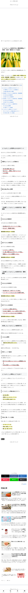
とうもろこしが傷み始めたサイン (11, 111)
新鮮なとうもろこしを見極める (10, 89)
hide (21, 85)
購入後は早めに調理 (8, 91)
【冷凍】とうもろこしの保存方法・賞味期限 (12, 98)
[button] (22, 479)
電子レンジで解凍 (8, 107)
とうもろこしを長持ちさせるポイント (10, 87)
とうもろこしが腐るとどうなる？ (9, 109)
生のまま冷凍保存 (8, 100)
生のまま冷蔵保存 (8, 95)
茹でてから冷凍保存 (8, 102)
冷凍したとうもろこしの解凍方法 (9, 103)
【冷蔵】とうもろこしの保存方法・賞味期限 (12, 93)
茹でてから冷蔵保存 (8, 96)
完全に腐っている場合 (9, 112)
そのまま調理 (7, 105)
